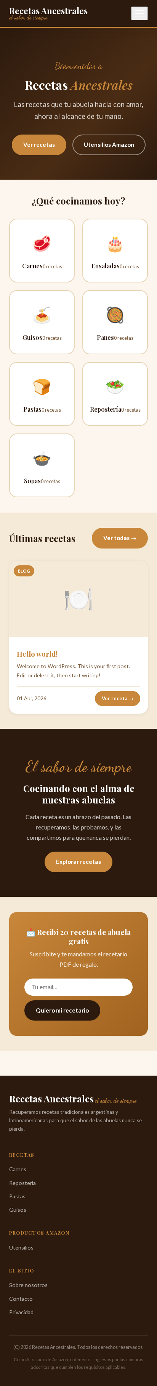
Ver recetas (39, 144)
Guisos (17, 1209)
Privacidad (21, 1312)
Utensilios (21, 1247)
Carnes (17, 1169)
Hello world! (37, 654)
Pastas (17, 1196)
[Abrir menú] (139, 13)
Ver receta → (117, 698)
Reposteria (22, 1183)
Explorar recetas (78, 861)
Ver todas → (119, 537)
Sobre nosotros (28, 1285)
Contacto (21, 1298)
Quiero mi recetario (62, 1010)
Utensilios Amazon (109, 144)
